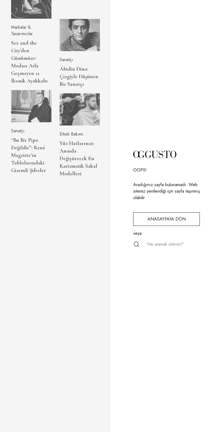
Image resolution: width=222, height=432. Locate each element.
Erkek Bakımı (71, 134)
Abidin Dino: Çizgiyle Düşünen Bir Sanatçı (79, 76)
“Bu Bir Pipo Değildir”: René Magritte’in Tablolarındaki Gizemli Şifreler (28, 155)
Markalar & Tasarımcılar (22, 30)
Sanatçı (18, 131)
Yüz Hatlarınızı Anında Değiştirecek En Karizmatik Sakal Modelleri (78, 158)
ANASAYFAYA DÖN (167, 219)
